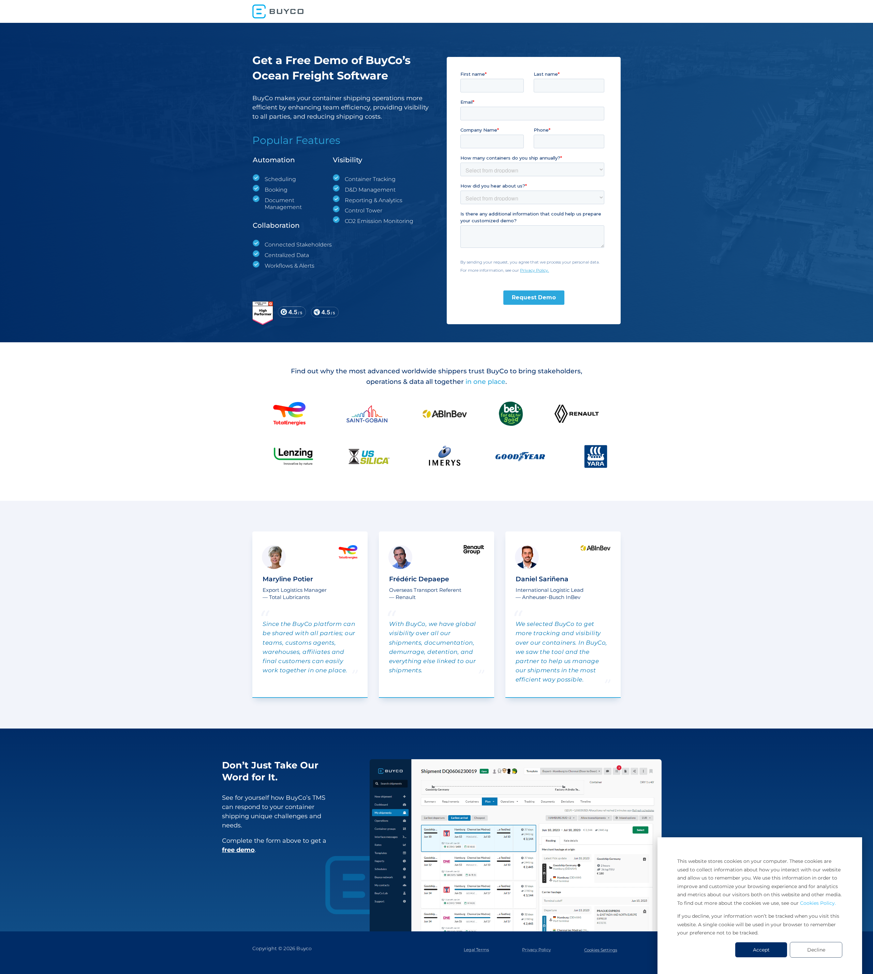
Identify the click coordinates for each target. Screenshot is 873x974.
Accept (761, 950)
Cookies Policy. (818, 903)
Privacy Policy (536, 949)
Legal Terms (476, 949)
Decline (816, 950)
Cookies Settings (600, 950)
